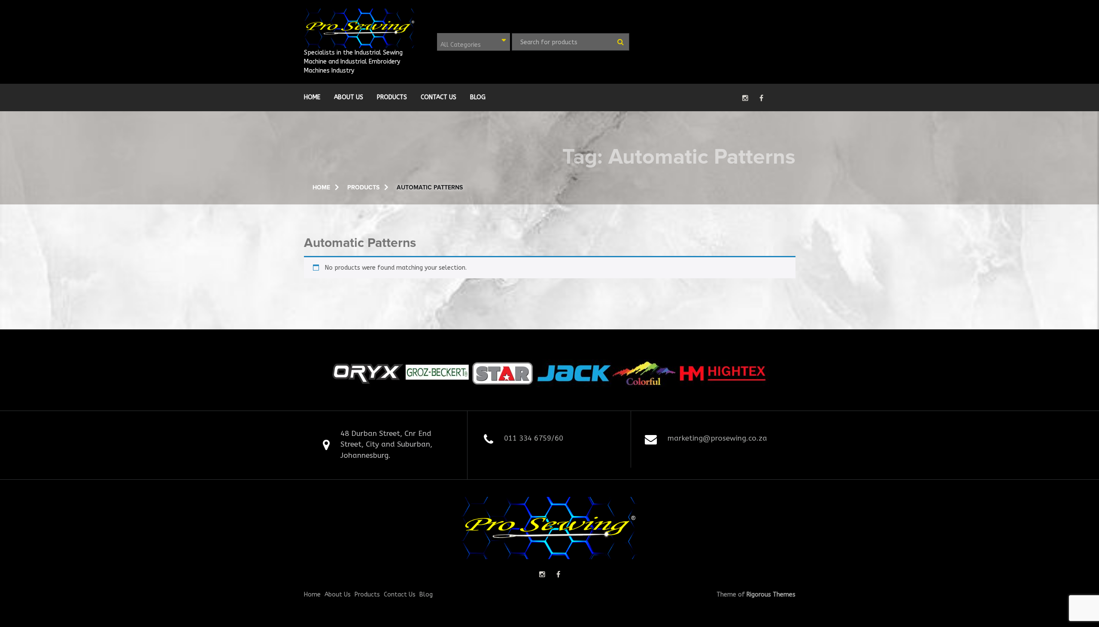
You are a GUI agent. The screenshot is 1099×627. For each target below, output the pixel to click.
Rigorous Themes (771, 594)
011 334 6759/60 (533, 438)
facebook (761, 98)
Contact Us (438, 97)
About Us (348, 97)
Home (312, 97)
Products (392, 97)
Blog (478, 97)
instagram (745, 98)
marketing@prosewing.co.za (717, 438)
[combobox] (473, 42)
